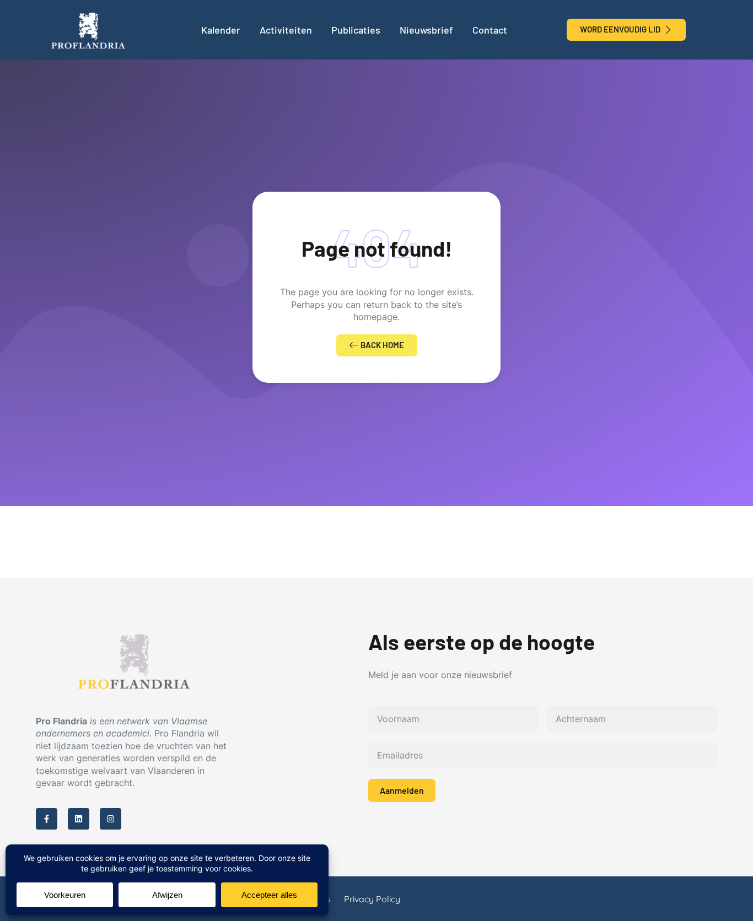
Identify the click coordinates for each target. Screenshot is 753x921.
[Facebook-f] (46, 819)
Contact (489, 30)
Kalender (220, 30)
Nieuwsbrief (426, 30)
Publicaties (355, 30)
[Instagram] (110, 819)
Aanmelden (402, 790)
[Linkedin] (78, 819)
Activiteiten (286, 30)
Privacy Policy (372, 898)
